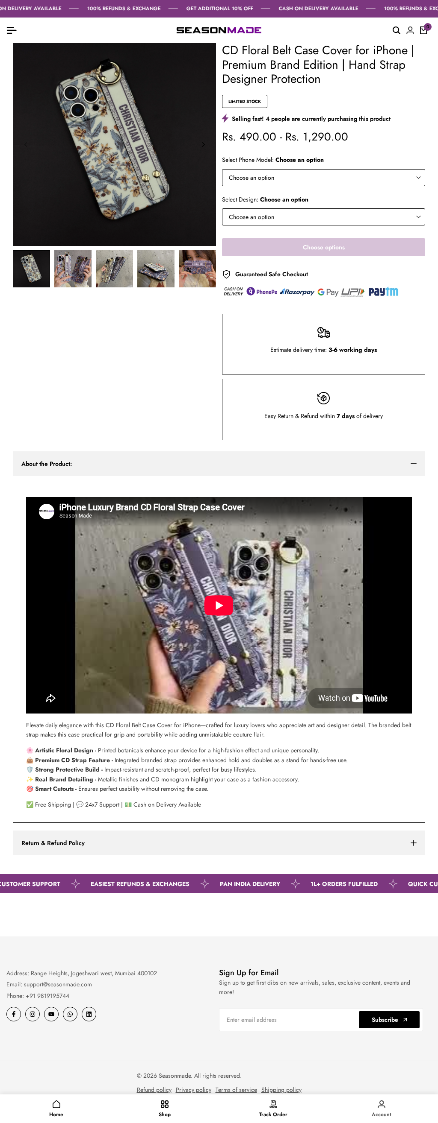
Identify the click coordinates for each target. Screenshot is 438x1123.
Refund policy (154, 1089)
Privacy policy (193, 1089)
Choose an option (251, 177)
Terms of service (236, 1089)
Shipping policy (281, 1089)
